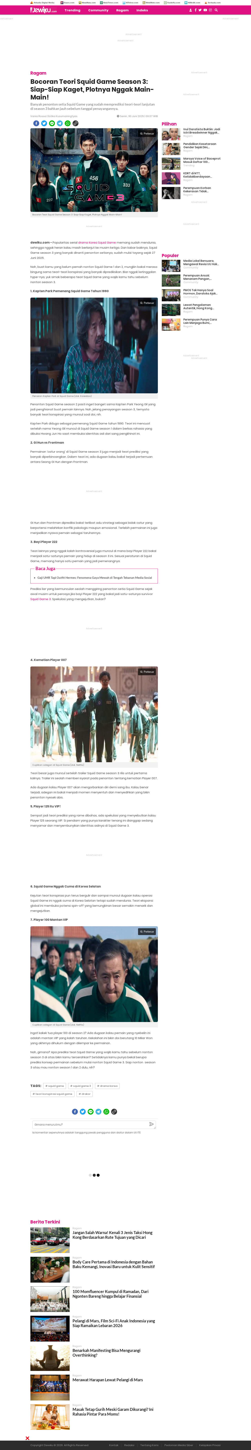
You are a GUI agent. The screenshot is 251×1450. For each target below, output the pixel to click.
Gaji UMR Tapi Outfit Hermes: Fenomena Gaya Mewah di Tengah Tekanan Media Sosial (94, 577)
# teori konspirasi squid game (52, 1094)
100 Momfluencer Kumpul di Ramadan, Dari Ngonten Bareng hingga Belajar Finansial (110, 1293)
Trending (72, 10)
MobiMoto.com (153, 3)
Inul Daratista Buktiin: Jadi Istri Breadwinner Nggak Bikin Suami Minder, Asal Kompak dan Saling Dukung (201, 131)
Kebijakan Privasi (210, 1445)
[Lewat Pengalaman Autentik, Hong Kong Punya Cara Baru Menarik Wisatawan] (171, 310)
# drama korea (107, 1086)
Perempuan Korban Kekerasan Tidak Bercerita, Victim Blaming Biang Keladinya (201, 189)
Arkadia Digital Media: (44, 3)
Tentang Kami (149, 1445)
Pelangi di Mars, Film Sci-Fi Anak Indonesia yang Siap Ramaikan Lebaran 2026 (114, 1323)
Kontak (113, 1445)
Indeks (142, 10)
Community (98, 10)
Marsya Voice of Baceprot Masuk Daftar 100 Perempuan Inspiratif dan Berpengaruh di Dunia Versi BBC (202, 160)
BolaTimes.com (110, 3)
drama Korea (87, 242)
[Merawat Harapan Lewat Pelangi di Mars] (50, 1387)
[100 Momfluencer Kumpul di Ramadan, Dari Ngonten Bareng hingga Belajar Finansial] (50, 1299)
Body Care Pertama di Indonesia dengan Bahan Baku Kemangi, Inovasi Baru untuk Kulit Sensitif (114, 1264)
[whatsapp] (68, 123)
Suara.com (69, 3)
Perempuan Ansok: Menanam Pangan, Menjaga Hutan (196, 277)
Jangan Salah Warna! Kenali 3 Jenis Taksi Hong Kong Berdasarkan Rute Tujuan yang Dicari (112, 1235)
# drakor (85, 1094)
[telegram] (60, 123)
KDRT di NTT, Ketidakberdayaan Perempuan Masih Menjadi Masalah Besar (201, 175)
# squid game (54, 1086)
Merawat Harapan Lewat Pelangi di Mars (108, 1379)
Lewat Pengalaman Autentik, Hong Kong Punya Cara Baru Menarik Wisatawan (201, 306)
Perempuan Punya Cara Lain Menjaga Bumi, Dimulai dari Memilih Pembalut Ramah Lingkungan (200, 321)
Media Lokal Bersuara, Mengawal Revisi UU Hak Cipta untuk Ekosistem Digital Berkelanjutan (200, 262)
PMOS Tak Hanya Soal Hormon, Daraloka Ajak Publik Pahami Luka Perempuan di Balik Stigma (199, 292)
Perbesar (149, 133)
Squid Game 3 (40, 599)
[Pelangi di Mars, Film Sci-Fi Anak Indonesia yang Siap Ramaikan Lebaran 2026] (50, 1328)
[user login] (190, 11)
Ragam (122, 10)
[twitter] (44, 123)
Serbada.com (214, 3)
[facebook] (36, 123)
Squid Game (107, 242)
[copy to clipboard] (75, 123)
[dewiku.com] (44, 10)
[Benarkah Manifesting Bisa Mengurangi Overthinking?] (50, 1358)
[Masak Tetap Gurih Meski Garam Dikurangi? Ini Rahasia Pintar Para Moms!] (50, 1417)
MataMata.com (89, 3)
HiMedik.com (194, 3)
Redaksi (129, 1445)
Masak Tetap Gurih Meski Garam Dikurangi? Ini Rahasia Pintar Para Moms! (113, 1411)
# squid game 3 (80, 1086)
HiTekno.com (132, 3)
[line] (52, 123)
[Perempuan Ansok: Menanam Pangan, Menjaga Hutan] (171, 280)
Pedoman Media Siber (179, 1445)
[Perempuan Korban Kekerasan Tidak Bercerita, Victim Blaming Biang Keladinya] (171, 193)
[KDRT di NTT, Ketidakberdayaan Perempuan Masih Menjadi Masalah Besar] (171, 178)
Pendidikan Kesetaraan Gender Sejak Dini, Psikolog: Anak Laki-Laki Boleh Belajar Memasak (199, 145)
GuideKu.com (173, 3)
